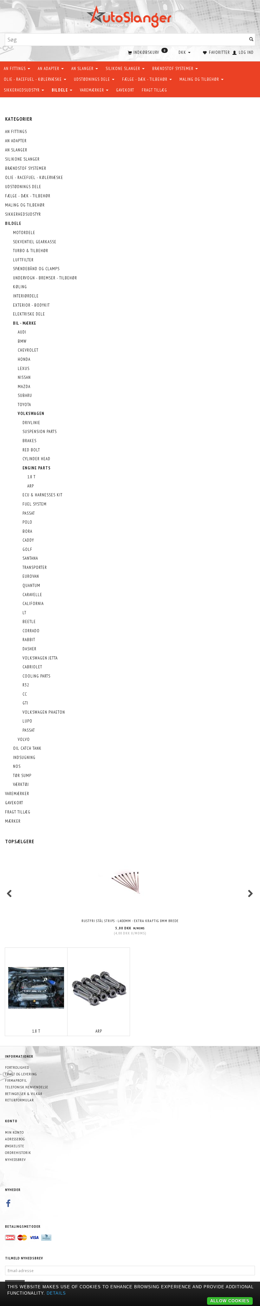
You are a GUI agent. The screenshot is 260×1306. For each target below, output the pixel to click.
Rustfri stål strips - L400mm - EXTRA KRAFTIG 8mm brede (130, 920)
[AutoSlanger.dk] (130, 15)
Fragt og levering (21, 1074)
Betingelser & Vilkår (23, 1093)
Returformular (19, 1100)
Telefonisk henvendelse (26, 1087)
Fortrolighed (17, 1067)
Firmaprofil (16, 1080)
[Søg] (251, 40)
